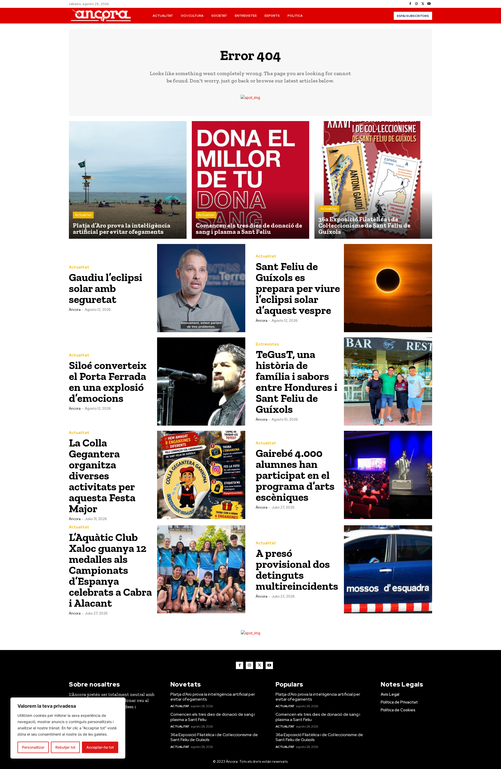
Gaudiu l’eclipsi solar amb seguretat (105, 288)
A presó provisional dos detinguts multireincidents (297, 569)
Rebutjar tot (65, 747)
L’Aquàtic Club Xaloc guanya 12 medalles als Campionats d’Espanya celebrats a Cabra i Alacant (110, 570)
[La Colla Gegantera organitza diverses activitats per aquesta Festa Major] (201, 475)
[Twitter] (423, 4)
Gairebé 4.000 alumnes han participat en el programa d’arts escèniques (295, 475)
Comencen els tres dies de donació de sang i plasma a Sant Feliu (212, 717)
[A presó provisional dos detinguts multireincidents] (388, 569)
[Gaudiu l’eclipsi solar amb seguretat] (201, 288)
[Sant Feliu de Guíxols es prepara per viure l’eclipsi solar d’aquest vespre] (388, 288)
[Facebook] (410, 4)
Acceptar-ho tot (100, 747)
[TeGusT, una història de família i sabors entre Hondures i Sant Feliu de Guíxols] (388, 381)
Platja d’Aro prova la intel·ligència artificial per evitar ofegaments (212, 696)
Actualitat (83, 215)
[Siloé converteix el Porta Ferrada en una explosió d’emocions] (201, 381)
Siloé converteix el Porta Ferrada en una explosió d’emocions (108, 382)
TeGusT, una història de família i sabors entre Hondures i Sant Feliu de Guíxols (296, 382)
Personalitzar (33, 747)
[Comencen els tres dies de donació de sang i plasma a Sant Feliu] (250, 180)
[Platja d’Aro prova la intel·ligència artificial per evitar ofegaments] (128, 180)
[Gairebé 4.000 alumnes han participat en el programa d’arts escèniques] (388, 475)
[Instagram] (416, 4)
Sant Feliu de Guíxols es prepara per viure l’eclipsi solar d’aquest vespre (298, 288)
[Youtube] (429, 4)
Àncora (75, 309)
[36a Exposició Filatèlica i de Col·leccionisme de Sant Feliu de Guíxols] (373, 180)
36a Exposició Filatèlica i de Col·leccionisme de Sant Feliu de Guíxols (214, 737)
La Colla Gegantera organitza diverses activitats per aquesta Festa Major (102, 475)
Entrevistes (267, 344)
